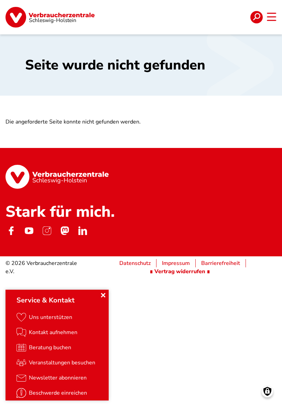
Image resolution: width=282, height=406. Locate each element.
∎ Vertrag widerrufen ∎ (180, 271)
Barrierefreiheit (220, 263)
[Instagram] (47, 231)
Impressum (176, 263)
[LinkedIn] (82, 231)
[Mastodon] (65, 231)
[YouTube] (29, 231)
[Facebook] (11, 231)
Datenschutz (135, 263)
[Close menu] (103, 295)
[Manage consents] (267, 391)
